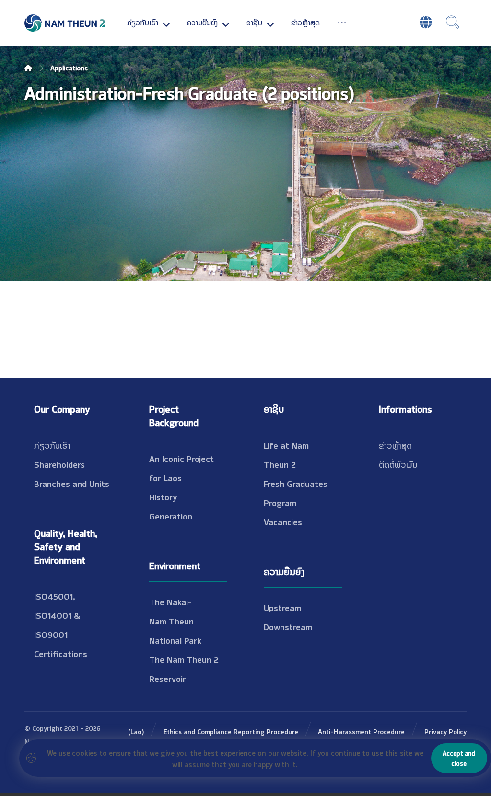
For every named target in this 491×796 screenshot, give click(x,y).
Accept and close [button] (459, 758)
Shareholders (59, 464)
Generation (170, 515)
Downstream (288, 626)
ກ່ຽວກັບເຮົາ (52, 444)
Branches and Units (71, 483)
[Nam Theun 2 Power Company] (65, 23)
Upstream (282, 607)
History (163, 496)
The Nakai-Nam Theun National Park (175, 620)
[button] (342, 22)
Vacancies (283, 521)
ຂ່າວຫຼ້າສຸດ (395, 444)
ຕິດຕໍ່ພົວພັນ (398, 464)
